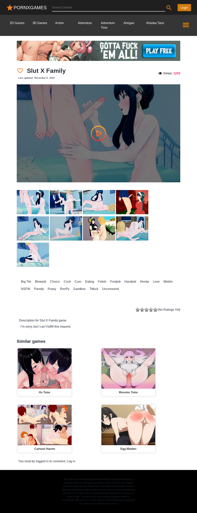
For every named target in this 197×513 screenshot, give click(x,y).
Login (184, 7)
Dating (89, 281)
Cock (67, 281)
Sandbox (79, 289)
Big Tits (26, 281)
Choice (55, 281)
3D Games (40, 23)
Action (59, 23)
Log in (71, 461)
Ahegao (129, 23)
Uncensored (110, 289)
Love (156, 281)
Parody (39, 289)
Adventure (85, 23)
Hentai (144, 281)
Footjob (115, 281)
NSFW (25, 289)
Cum (78, 281)
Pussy (52, 289)
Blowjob (40, 281)
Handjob (130, 281)
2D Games (17, 23)
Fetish (102, 281)
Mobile (168, 281)
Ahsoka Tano (155, 23)
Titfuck (93, 289)
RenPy (64, 289)
